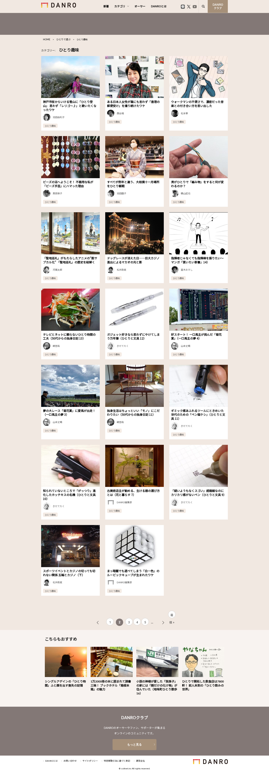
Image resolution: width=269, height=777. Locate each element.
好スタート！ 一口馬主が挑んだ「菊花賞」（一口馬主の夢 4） (196, 336)
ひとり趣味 (50, 125)
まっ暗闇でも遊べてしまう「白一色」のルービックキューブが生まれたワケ (133, 573)
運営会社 (140, 761)
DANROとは (159, 6)
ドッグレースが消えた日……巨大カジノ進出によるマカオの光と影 (133, 260)
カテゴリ (119, 6)
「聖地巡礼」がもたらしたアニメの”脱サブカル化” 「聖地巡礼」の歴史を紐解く (70, 260)
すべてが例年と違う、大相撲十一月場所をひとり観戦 (133, 184)
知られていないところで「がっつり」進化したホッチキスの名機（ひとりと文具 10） (69, 494)
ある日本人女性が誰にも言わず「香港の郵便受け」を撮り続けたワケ (133, 103)
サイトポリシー (90, 761)
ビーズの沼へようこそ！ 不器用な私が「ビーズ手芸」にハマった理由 (68, 184)
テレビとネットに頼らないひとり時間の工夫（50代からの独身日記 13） (69, 336)
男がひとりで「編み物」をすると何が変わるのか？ (197, 184)
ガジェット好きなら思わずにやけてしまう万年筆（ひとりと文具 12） (133, 336)
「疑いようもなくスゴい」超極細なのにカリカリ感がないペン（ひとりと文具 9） (198, 492)
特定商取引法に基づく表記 (117, 761)
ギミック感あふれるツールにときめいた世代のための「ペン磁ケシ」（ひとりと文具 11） (198, 414)
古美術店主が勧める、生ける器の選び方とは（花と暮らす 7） (133, 492)
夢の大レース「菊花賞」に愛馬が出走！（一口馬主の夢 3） (69, 412)
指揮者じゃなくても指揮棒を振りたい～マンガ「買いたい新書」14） (197, 260)
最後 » (171, 615)
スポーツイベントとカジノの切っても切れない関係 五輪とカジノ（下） (69, 573)
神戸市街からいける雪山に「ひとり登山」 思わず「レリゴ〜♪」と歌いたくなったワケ (69, 105)
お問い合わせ (70, 761)
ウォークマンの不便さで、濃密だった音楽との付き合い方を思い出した (197, 103)
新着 (106, 6)
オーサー (139, 6)
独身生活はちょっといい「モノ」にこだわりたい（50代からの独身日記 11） (133, 412)
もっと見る (134, 744)
